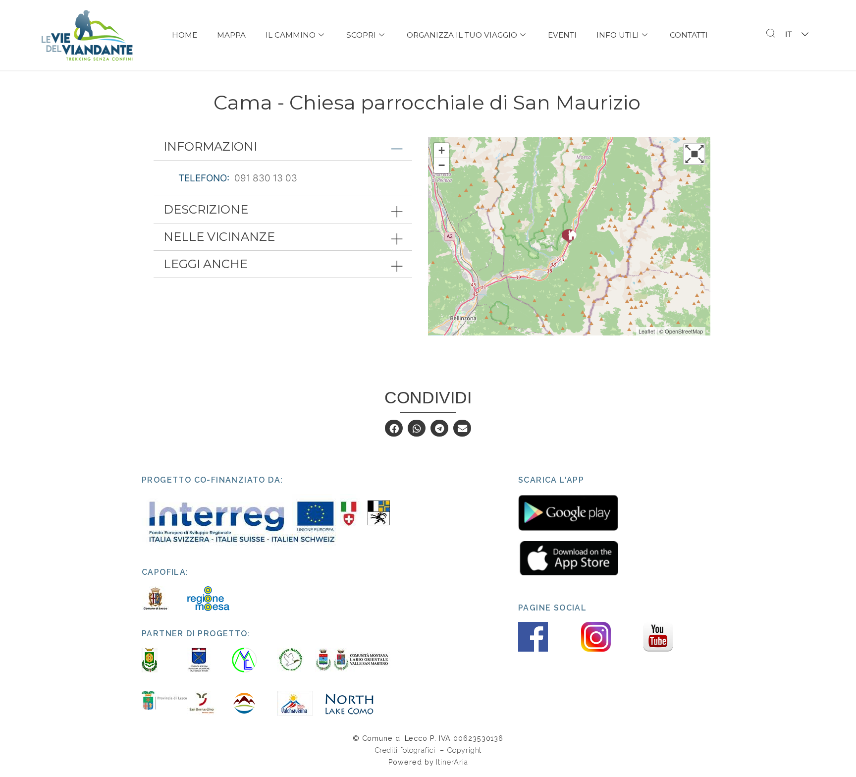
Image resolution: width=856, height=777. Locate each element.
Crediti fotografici (406, 750)
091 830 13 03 (265, 178)
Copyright (464, 750)
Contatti (689, 35)
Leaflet (647, 331)
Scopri (361, 35)
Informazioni (210, 146)
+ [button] (441, 150)
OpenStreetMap (684, 331)
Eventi (562, 35)
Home (184, 35)
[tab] (283, 146)
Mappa (231, 35)
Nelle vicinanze (219, 236)
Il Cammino (291, 35)
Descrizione (205, 209)
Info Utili (617, 35)
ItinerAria (452, 762)
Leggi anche (205, 264)
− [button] (441, 165)
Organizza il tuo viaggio (462, 35)
